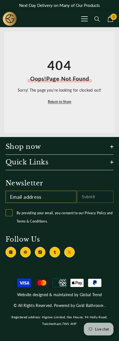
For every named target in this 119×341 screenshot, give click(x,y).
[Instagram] (11, 252)
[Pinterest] (25, 252)
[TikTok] (40, 252)
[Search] (97, 19)
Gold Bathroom (90, 305)
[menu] (84, 19)
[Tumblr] (55, 252)
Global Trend (91, 294)
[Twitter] (69, 252)
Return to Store (59, 102)
